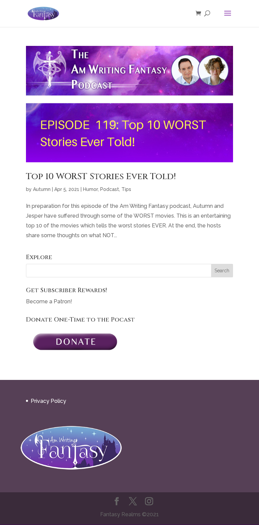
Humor (90, 189)
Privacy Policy (48, 401)
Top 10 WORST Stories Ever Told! (101, 177)
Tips (126, 189)
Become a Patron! (49, 301)
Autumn (42, 189)
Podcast (109, 189)
